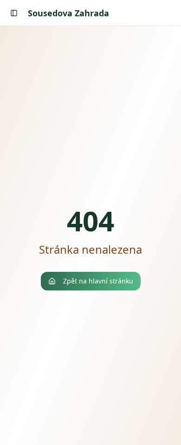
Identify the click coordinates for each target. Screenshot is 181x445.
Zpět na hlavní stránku (98, 280)
